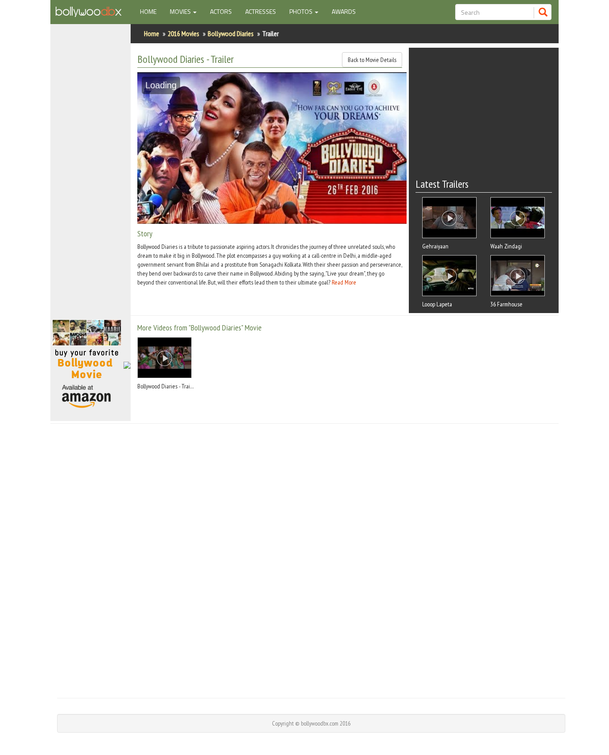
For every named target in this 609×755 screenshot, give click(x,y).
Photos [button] (301, 11)
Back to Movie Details (372, 60)
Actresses (260, 11)
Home (151, 11)
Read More (344, 282)
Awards (344, 11)
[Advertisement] (90, 175)
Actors (221, 11)
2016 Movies (183, 33)
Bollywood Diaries (231, 33)
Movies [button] (181, 11)
